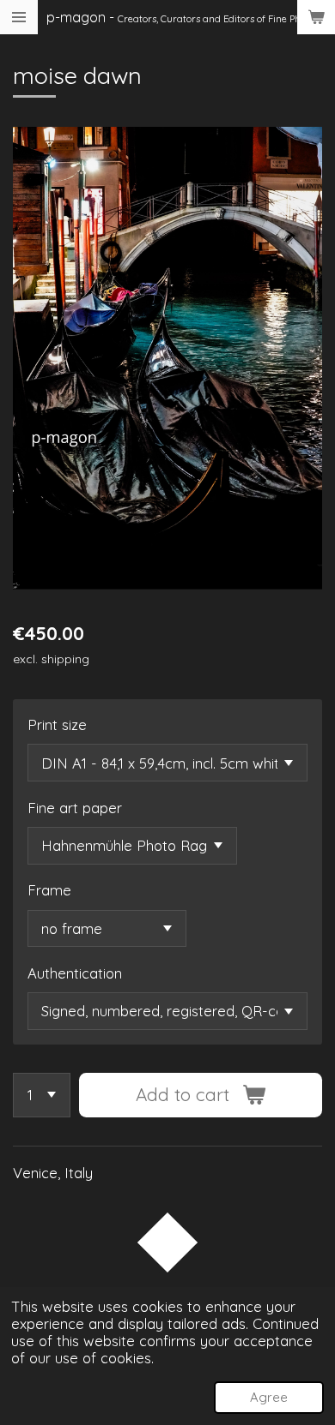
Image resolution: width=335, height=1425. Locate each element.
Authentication (74, 973)
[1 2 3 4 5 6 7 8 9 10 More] (41, 1095)
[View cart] (316, 17)
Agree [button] (269, 1397)
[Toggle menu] (19, 17)
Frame (49, 890)
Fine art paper (74, 808)
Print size (57, 724)
